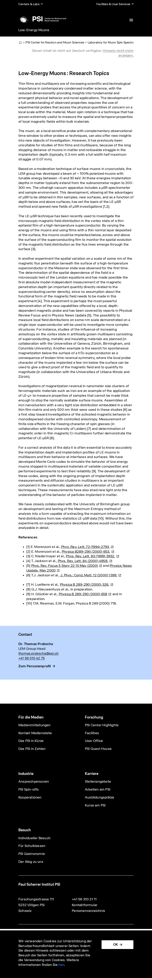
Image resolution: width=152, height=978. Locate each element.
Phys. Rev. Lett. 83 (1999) (90, 556)
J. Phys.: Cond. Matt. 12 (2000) (88, 575)
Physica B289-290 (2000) (86, 552)
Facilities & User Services (113, 4)
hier (61, 965)
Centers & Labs (29, 4)
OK (115, 944)
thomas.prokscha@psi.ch (38, 653)
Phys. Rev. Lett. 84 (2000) (83, 561)
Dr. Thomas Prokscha (35, 644)
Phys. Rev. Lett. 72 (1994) (85, 547)
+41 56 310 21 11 (84, 899)
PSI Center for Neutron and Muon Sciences (55, 42)
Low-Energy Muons (33, 30)
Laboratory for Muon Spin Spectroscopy (115, 42)
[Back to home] (42, 19)
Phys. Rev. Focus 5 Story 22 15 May (64, 566)
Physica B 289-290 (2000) (84, 584)
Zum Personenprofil (34, 666)
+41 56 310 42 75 (31, 658)
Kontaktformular (84, 905)
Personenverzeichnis (88, 911)
